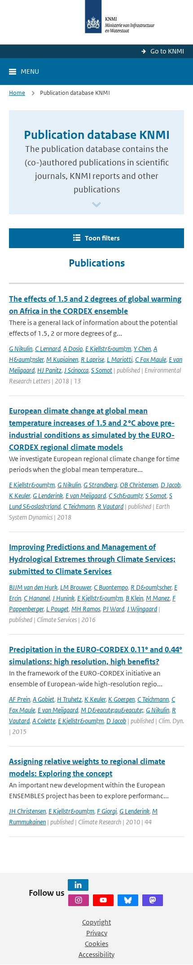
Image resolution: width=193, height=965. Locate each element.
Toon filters (102, 238)
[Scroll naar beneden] (96, 205)
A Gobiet (43, 699)
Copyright (96, 922)
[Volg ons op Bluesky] (128, 900)
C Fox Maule (150, 359)
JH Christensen (27, 811)
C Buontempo (111, 587)
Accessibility (96, 954)
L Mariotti (119, 359)
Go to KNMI (167, 51)
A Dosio (73, 348)
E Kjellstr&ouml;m (108, 348)
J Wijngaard (142, 609)
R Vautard (110, 506)
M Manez (158, 598)
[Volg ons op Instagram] (78, 900)
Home (17, 93)
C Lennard (48, 348)
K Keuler (19, 495)
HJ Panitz (49, 370)
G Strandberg (100, 484)
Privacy (96, 933)
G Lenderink (48, 495)
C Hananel (37, 598)
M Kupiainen (62, 359)
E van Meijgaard (86, 495)
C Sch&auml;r (126, 495)
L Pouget (57, 609)
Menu (30, 71)
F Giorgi (107, 811)
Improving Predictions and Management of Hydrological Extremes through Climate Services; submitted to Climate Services (92, 559)
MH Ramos (85, 609)
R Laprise (92, 359)
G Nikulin (20, 348)
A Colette (43, 720)
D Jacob (170, 484)
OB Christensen (139, 484)
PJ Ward (113, 609)
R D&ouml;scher (151, 587)
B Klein (134, 598)
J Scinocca (76, 370)
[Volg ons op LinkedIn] (78, 885)
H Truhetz (69, 699)
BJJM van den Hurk (33, 587)
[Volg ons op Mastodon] (152, 900)
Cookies (96, 943)
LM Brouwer (75, 587)
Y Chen (142, 348)
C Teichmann (79, 506)
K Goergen (121, 699)
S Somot (101, 370)
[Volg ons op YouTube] (103, 900)
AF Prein (19, 699)
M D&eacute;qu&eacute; (112, 710)
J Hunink (64, 598)
